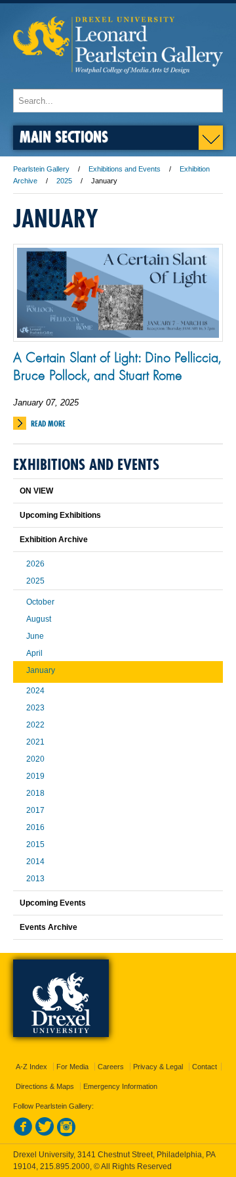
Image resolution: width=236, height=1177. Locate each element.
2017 (35, 810)
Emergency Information (120, 1086)
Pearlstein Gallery (41, 169)
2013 (35, 878)
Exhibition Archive (54, 539)
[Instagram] (66, 1134)
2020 (35, 759)
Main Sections (64, 136)
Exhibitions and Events (124, 169)
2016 (35, 827)
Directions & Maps (45, 1086)
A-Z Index (31, 1067)
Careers (111, 1067)
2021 (35, 742)
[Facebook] (23, 1134)
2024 (35, 690)
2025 (64, 181)
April (34, 653)
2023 (35, 707)
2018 (35, 793)
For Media (72, 1067)
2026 (35, 563)
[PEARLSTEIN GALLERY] (118, 82)
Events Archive (48, 927)
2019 (35, 776)
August (38, 619)
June (35, 636)
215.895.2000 (65, 1166)
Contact (204, 1067)
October (40, 602)
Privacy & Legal (158, 1067)
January (40, 670)
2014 (35, 861)
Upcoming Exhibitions (60, 515)
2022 (35, 724)
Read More (48, 423)
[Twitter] (44, 1134)
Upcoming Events (53, 903)
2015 (35, 844)
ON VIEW (36, 491)
